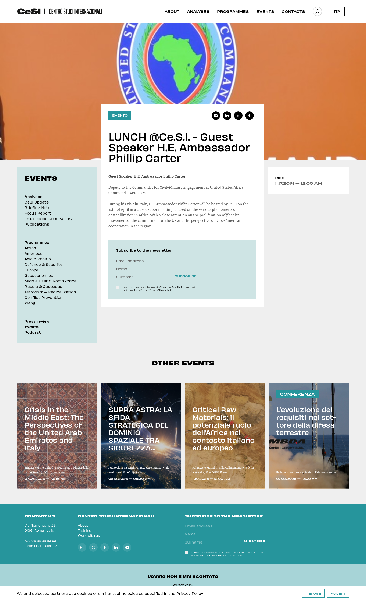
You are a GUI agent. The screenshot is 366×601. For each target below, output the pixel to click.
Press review (37, 321)
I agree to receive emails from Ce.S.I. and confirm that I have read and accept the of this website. (159, 288)
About (172, 11)
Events (265, 11)
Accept (338, 593)
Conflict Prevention (44, 297)
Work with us (89, 535)
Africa (30, 247)
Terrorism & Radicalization (50, 292)
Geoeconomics (39, 275)
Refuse (313, 593)
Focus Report (38, 213)
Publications (37, 224)
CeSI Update (37, 202)
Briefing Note (37, 207)
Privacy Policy (189, 593)
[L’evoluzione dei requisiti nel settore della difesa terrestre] (309, 436)
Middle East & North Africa (50, 281)
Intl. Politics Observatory (49, 218)
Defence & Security (43, 264)
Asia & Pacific (38, 259)
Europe (32, 270)
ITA (337, 11)
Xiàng (30, 303)
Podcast (33, 332)
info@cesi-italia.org (41, 546)
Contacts (293, 11)
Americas (34, 253)
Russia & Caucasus (43, 286)
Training (84, 530)
